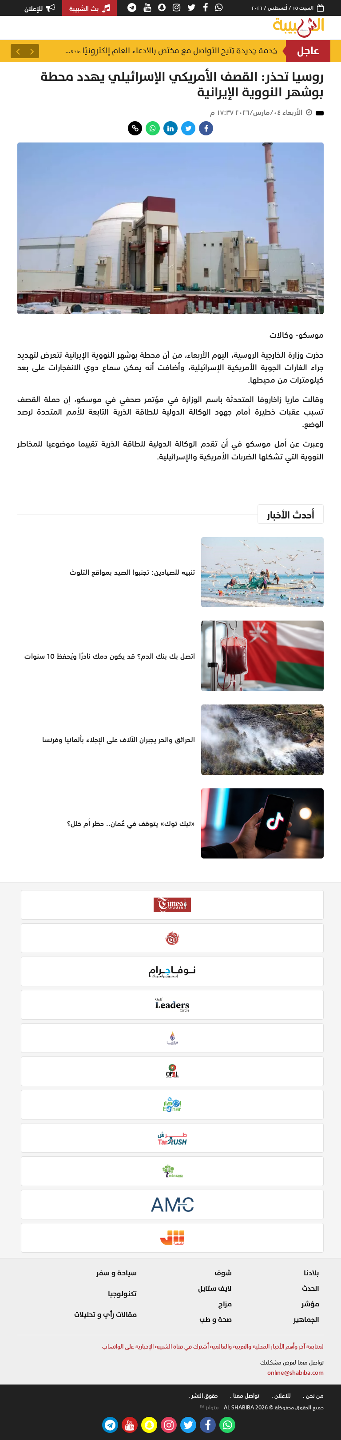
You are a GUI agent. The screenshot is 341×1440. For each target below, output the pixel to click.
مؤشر (310, 1304)
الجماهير (306, 1319)
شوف (223, 1273)
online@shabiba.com (295, 1373)
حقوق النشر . (203, 1396)
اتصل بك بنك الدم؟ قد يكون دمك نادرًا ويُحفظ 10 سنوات (109, 656)
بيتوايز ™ (209, 1407)
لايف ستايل (215, 1288)
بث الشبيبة (84, 8)
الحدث (310, 1288)
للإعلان (34, 8)
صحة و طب (215, 1319)
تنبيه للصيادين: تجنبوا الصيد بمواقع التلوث (193, 51)
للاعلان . (281, 1396)
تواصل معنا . (244, 1396)
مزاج (225, 1304)
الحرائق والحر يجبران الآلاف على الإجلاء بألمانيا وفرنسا (118, 739)
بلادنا (311, 1273)
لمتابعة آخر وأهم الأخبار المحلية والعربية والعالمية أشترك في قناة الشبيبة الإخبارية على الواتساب (213, 1347)
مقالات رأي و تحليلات (105, 1315)
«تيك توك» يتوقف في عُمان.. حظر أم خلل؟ (131, 823)
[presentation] (32, 51)
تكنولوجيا (122, 1294)
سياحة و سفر (116, 1273)
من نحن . (313, 1396)
